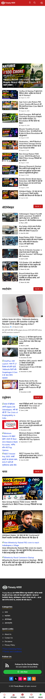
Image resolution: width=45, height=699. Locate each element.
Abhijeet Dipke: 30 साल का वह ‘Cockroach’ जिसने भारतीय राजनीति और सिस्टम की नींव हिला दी (30, 193)
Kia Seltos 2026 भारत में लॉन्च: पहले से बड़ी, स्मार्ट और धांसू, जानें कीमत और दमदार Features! (30, 228)
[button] (34, 3)
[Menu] (41, 2)
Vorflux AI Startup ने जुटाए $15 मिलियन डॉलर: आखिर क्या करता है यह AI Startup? (30, 93)
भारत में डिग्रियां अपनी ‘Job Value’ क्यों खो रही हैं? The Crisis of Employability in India (30, 406)
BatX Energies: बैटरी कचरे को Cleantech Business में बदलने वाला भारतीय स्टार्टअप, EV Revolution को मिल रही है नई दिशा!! (30, 119)
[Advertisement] (22, 30)
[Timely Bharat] (8, 3)
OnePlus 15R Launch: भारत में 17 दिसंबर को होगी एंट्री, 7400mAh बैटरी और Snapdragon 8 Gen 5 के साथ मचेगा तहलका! (30, 365)
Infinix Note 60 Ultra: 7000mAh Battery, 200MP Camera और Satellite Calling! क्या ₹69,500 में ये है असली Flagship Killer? (20, 321)
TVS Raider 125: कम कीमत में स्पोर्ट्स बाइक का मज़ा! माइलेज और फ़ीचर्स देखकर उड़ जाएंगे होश (30, 265)
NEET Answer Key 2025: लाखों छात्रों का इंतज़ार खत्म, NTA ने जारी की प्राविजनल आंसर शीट (30, 455)
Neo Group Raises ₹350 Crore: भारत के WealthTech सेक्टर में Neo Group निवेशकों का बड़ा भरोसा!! (22, 504)
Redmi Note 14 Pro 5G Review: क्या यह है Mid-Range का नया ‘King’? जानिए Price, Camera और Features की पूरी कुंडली (30, 385)
